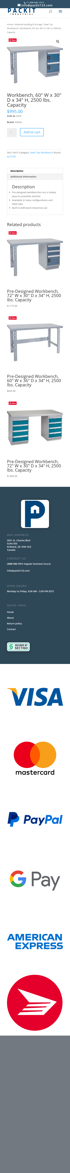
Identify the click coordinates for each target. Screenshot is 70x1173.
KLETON (11, 156)
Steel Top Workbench (41, 152)
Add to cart (32, 132)
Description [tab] (16, 170)
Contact (11, 629)
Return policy (14, 623)
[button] (58, 41)
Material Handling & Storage (28, 24)
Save (14, 40)
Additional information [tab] (23, 176)
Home (10, 24)
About (10, 617)
